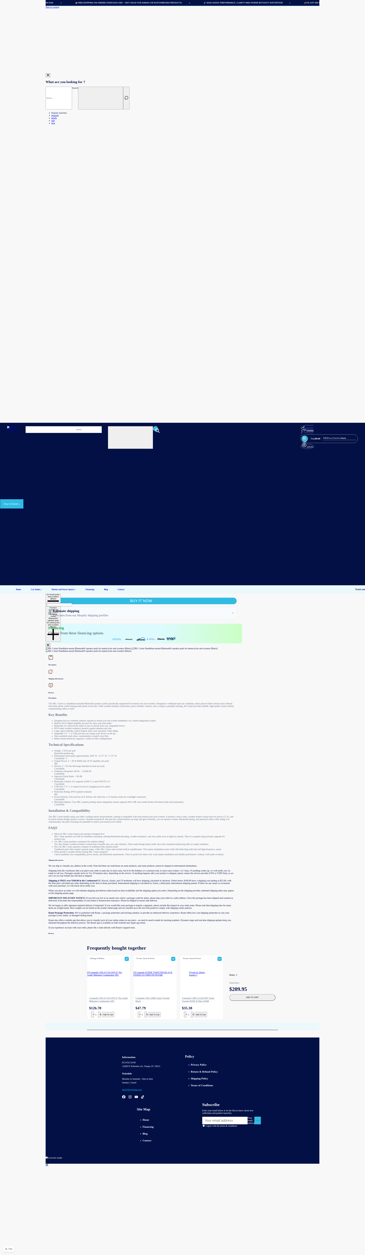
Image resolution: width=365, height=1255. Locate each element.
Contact (147, 1140)
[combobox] (59, 98)
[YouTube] (136, 1097)
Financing (148, 1126)
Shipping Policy (199, 1078)
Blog (145, 1133)
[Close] (48, 75)
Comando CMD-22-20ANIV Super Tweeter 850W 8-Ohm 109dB (198, 999)
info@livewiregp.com (132, 1089)
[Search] (126, 98)
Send (258, 1121)
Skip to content (52, 7)
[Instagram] (130, 1097)
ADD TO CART (252, 997)
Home (146, 1119)
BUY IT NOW (141, 601)
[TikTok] (142, 1097)
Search (75, 88)
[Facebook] (123, 1097)
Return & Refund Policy (204, 1071)
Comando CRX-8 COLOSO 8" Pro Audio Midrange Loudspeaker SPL (108, 999)
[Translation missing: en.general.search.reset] (100, 98)
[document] (141, 649)
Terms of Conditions (202, 1085)
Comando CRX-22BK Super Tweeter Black (152, 999)
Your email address (251, 1120)
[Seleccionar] (127, 959)
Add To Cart (108, 1015)
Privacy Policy (199, 1064)
